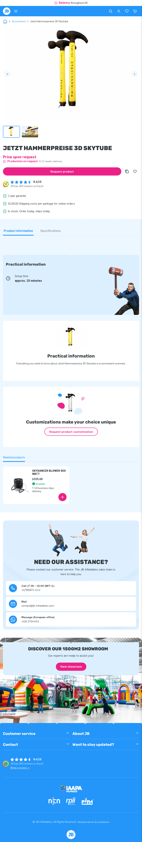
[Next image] (135, 74)
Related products (14, 457)
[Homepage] (6, 11)
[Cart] (135, 11)
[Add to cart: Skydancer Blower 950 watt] (62, 497)
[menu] (16, 11)
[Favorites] (127, 11)
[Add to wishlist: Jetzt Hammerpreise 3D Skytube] (135, 171)
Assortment (19, 21)
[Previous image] (7, 74)
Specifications (50, 231)
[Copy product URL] (127, 171)
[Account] (119, 11)
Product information (18, 231)
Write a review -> (20, 767)
